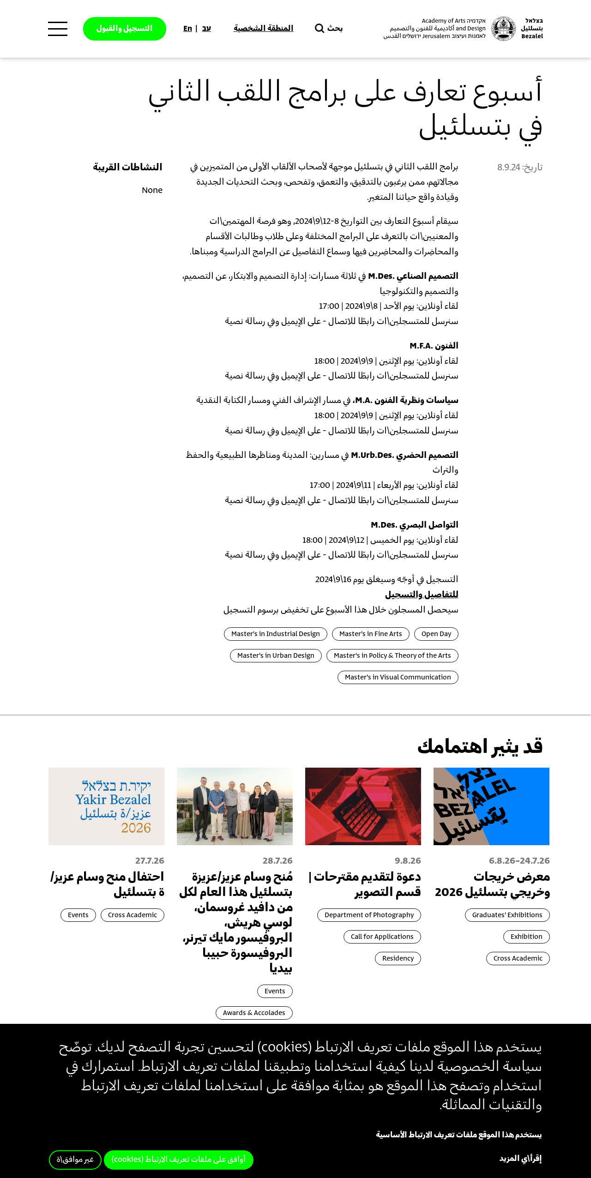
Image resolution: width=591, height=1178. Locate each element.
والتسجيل (403, 595)
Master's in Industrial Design (275, 634)
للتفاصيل (441, 595)
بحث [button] (335, 28)
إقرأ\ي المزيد (521, 1159)
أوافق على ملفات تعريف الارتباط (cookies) (179, 1160)
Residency (398, 958)
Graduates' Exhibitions (507, 915)
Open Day (436, 634)
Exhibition (527, 937)
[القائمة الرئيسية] (57, 29)
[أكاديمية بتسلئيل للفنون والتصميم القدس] (462, 29)
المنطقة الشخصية (264, 28)
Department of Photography (369, 915)
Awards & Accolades (254, 1013)
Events (275, 991)
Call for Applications (382, 937)
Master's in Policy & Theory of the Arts (392, 656)
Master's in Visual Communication (398, 677)
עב (206, 28)
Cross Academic (518, 958)
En (187, 28)
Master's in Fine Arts (370, 634)
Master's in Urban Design (275, 656)
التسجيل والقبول (124, 28)
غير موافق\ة (75, 1160)
